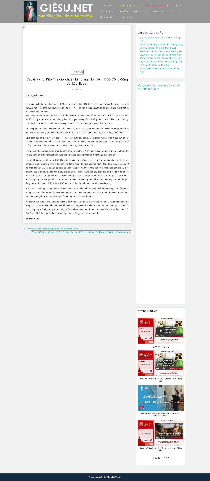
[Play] (161, 330)
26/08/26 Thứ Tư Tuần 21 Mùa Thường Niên (160, 55)
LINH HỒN (123, 12)
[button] (165, 347)
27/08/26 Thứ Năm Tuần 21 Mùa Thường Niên (161, 51)
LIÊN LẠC (128, 17)
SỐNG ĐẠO (140, 12)
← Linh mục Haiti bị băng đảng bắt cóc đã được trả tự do (51, 228)
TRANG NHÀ (106, 6)
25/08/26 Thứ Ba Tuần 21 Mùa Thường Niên (160, 58)
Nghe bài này (37, 95)
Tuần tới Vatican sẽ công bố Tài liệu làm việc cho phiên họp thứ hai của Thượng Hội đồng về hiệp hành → (81, 232)
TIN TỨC (78, 72)
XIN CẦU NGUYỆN (109, 17)
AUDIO (176, 6)
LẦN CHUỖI (106, 12)
